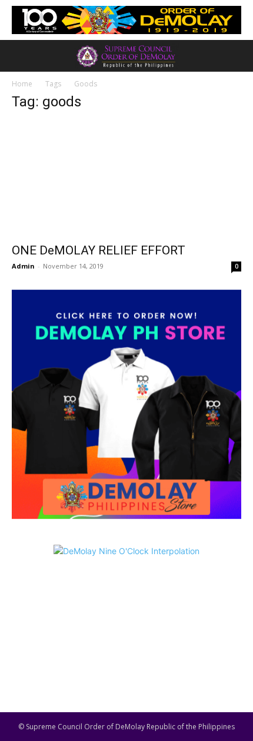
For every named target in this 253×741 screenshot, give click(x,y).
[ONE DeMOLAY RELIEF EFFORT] (126, 179)
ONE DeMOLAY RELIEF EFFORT (98, 250)
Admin (23, 265)
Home (22, 84)
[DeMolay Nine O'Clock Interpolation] (126, 615)
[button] (20, 56)
